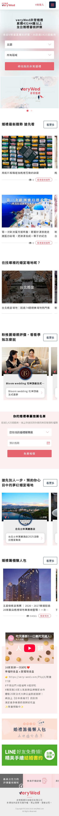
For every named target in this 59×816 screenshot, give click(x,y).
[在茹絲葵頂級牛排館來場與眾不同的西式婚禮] (29, 92)
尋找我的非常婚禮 (29, 66)
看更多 (50, 125)
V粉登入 (39, 4)
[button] (27, 111)
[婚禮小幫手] (29, 755)
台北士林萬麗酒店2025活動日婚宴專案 (23, 538)
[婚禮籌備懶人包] (29, 729)
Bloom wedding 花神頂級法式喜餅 (23, 393)
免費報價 (29, 453)
